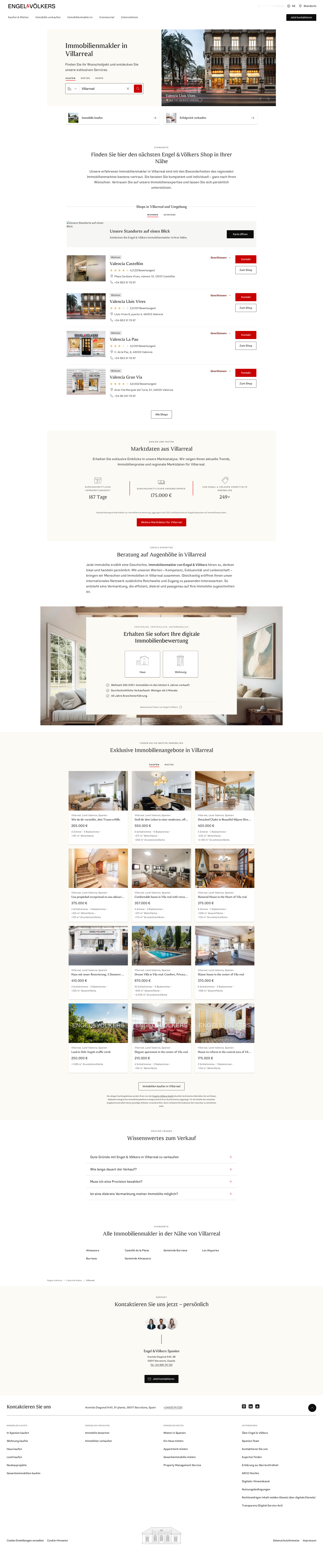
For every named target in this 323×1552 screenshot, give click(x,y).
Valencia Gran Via (126, 377)
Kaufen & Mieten (18, 17)
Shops (99, 78)
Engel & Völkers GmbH (163, 1096)
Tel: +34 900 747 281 (161, 1364)
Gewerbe (170, 214)
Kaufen (71, 78)
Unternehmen (129, 17)
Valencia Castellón (126, 263)
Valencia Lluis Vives (128, 301)
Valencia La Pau (124, 339)
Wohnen (152, 214)
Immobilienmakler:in (80, 17)
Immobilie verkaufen (48, 17)
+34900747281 (173, 1407)
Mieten (85, 78)
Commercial (106, 17)
